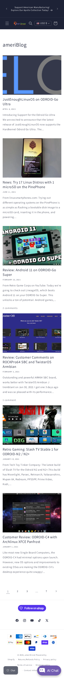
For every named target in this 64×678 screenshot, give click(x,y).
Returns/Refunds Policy (29, 659)
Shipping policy (43, 665)
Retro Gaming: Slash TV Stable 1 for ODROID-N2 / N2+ (30, 451)
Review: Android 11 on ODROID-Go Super (29, 272)
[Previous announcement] (6, 9)
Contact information (33, 670)
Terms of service (24, 665)
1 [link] (8, 591)
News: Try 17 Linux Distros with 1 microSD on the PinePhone (28, 184)
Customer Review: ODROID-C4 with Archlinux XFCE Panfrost (30, 539)
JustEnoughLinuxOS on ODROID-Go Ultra (30, 101)
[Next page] (56, 591)
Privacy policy (49, 659)
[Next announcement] (57, 9)
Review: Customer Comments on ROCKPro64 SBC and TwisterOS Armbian (28, 362)
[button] (7, 23)
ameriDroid (30, 655)
